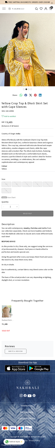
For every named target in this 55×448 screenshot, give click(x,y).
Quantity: (5, 202)
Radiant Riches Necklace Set (8, 320)
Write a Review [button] (16, 351)
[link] (36, 8)
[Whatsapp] (21, 95)
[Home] (16, 8)
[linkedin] (40, 95)
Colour (4, 166)
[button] (4, 49)
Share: (14, 95)
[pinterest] (35, 95)
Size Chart (11, 197)
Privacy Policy (34, 440)
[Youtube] (29, 396)
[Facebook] (25, 396)
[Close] (52, 3)
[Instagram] (21, 396)
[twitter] (30, 95)
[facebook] (25, 95)
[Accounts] (46, 8)
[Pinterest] (34, 396)
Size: (3, 179)
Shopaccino (16, 445)
